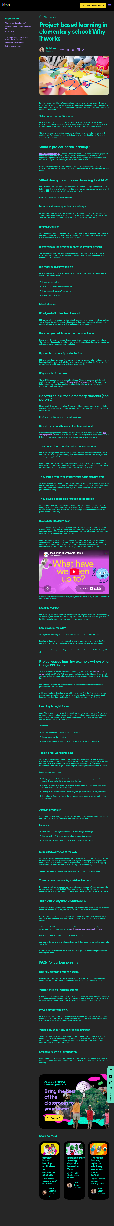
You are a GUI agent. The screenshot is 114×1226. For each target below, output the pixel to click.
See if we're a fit (54, 1118)
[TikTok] (110, 1082)
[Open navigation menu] (109, 5)
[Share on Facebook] (67, 49)
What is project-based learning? (15, 23)
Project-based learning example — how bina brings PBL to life (16, 38)
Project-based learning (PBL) (50, 154)
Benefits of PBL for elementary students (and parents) (18, 33)
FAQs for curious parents (13, 46)
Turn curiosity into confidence (14, 43)
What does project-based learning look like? (18, 28)
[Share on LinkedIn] (78, 49)
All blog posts (49, 17)
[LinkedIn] (110, 1070)
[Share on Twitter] (73, 49)
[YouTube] (110, 1076)
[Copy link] (83, 49)
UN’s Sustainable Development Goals (80, 382)
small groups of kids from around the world (86, 929)
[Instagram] (110, 1088)
